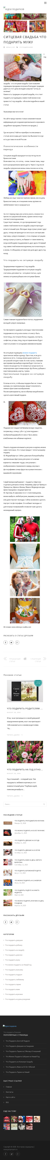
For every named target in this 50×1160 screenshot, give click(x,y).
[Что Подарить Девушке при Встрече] (14, 1126)
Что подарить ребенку (13, 945)
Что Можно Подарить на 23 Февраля (28, 880)
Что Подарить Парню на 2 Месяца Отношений (23, 1051)
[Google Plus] (17, 642)
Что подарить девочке (13, 955)
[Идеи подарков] (25, 9)
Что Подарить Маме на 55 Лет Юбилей (20, 1067)
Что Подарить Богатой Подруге (18, 1041)
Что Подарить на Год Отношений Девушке (25, 769)
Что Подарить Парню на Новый (17, 1072)
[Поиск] (44, 804)
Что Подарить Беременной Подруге (28, 871)
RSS (7, 1102)
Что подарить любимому (14, 979)
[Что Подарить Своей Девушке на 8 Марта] (22, 1126)
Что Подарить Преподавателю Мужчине (29, 821)
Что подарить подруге (13, 974)
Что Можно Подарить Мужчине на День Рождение (29, 902)
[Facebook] (5, 642)
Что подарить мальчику (14, 970)
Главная (9, 1087)
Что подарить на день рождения (17, 999)
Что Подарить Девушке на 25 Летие (27, 850)
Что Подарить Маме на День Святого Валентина (28, 861)
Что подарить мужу (26, 47)
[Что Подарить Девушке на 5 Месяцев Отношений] (6, 1126)
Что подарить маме (12, 989)
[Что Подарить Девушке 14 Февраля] (29, 1119)
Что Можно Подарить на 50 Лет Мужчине (30, 831)
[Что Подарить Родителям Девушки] (25, 691)
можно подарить (30, 353)
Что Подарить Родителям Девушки (25, 708)
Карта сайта (10, 1097)
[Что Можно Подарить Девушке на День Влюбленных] (37, 1119)
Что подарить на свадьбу (14, 950)
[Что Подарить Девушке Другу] (29, 1126)
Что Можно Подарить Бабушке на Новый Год (23, 1056)
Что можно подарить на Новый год (18, 965)
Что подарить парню (13, 984)
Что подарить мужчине (14, 994)
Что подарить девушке (14, 940)
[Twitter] (11, 642)
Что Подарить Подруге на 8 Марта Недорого (27, 891)
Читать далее (13, 735)
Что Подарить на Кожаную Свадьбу (19, 1062)
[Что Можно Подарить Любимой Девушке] (22, 1119)
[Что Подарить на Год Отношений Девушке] (25, 752)
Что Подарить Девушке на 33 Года (27, 840)
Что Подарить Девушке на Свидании (20, 1046)
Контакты (9, 1092)
